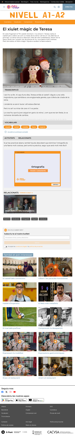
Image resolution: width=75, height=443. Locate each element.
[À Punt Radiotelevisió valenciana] (11, 432)
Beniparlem (70, 2)
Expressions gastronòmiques (51, 353)
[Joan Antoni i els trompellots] (20, 204)
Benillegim (25, 2)
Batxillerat (4, 410)
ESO (51, 406)
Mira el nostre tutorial (12, 2)
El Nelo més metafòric (48, 303)
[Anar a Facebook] (2, 392)
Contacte (4, 422)
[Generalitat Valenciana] (37, 432)
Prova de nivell (40, 22)
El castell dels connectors (14, 278)
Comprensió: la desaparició (50, 328)
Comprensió (28, 22)
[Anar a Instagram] (11, 392)
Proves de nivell (55, 413)
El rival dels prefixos (11, 328)
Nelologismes (44, 2)
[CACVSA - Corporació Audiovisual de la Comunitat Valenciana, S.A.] (60, 432)
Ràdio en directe (31, 425)
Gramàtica (7, 22)
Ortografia (25, 219)
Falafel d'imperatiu (11, 303)
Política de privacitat (56, 422)
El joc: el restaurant (11, 378)
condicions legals (21, 246)
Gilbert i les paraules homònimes (53, 278)
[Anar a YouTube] (15, 392)
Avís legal (29, 422)
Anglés (28, 410)
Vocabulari (17, 22)
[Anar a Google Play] (7, 400)
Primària (28, 406)
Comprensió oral (31, 413)
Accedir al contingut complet (18, 132)
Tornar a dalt (25, 193)
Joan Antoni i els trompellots (19, 211)
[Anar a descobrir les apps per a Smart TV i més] (36, 400)
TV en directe (5, 416)
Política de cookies (7, 425)
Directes (68, 7)
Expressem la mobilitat (13, 353)
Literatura (43, 219)
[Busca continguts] (55, 7)
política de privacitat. (36, 246)
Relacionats (24, 138)
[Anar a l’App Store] (21, 400)
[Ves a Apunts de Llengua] (13, 7)
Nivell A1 (7, 219)
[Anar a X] (6, 392)
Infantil (3, 406)
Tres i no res (34, 2)
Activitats (10, 138)
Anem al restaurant (47, 378)
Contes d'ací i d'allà (57, 2)
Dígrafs (34, 219)
